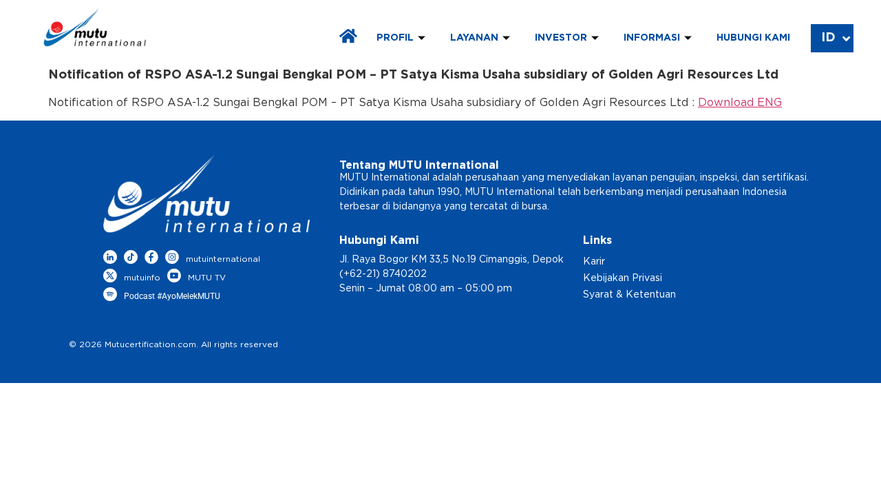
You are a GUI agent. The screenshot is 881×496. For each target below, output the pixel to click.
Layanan (474, 38)
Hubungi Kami (753, 38)
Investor (561, 38)
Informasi (652, 38)
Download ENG (740, 102)
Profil (395, 38)
